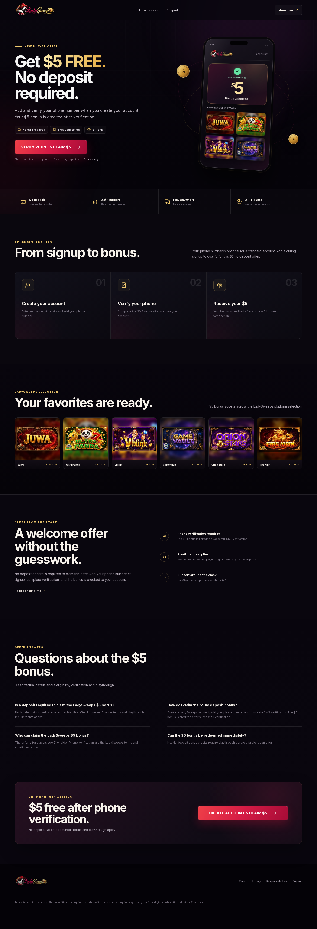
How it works (148, 10)
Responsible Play (276, 881)
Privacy (256, 881)
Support (172, 10)
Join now (288, 10)
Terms (242, 881)
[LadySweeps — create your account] (35, 10)
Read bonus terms (30, 590)
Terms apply (91, 159)
